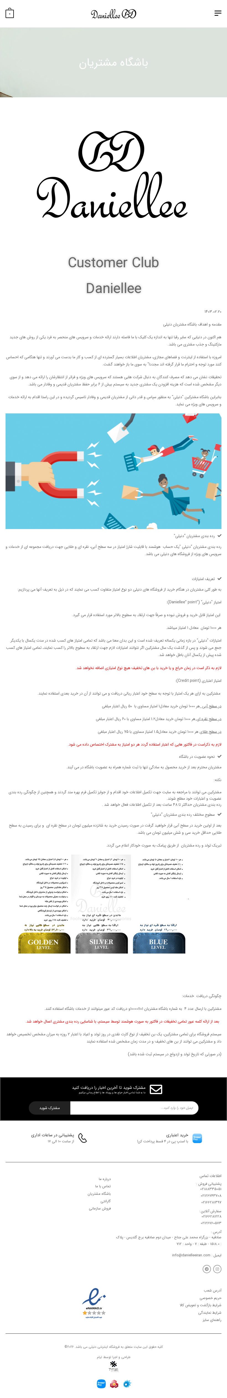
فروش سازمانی (100, 1208)
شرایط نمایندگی (209, 1313)
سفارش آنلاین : (210, 1211)
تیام (99, 1357)
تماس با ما (103, 1186)
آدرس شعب (212, 1290)
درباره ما (105, 1179)
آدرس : (216, 1232)
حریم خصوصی (210, 1298)
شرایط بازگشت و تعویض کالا (200, 1305)
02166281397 (211, 1202)
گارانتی (105, 1201)
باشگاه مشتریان (99, 1194)
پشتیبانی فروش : (208, 1184)
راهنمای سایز (212, 1320)
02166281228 (211, 1216)
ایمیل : (215, 1255)
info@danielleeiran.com (191, 1255)
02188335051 (210, 1189)
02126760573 (211, 1223)
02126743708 (211, 1196)
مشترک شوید (49, 1108)
